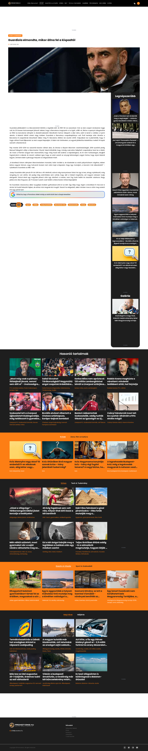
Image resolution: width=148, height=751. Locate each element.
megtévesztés (81, 651)
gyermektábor (19, 600)
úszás (97, 683)
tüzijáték (21, 683)
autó (85, 388)
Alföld (62, 649)
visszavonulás (73, 205)
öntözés (68, 649)
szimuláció (94, 552)
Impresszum (69, 732)
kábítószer (46, 685)
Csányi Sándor (112, 422)
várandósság (14, 554)
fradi (25, 388)
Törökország (46, 390)
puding (33, 649)
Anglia (54, 390)
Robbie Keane (112, 388)
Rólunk (67, 730)
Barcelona (92, 205)
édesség (120, 602)
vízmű (87, 600)
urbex (12, 600)
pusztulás (93, 600)
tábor (27, 600)
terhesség (23, 554)
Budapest (124, 471)
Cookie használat (70, 736)
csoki (28, 649)
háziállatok (86, 552)
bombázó (52, 425)
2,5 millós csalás (95, 649)
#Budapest (14, 683)
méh (23, 552)
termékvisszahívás (19, 649)
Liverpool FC (14, 422)
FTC (11, 388)
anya (30, 552)
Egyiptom (79, 517)
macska (78, 552)
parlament (18, 685)
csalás (86, 649)
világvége (13, 517)
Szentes (82, 600)
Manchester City (60, 205)
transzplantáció (15, 552)
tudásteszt (133, 471)
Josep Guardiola (46, 205)
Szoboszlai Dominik (25, 422)
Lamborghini (92, 388)
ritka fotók (98, 517)
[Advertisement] (74, 18)
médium (59, 552)
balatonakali (34, 600)
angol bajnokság (55, 422)
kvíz (11, 471)
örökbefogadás (65, 517)
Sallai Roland (46, 388)
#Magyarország (48, 649)
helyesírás (16, 471)
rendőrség (46, 683)
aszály (53, 600)
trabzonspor (32, 388)
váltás (123, 388)
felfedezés (85, 554)
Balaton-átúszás (88, 683)
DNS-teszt (46, 517)
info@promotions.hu (17, 731)
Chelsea (45, 422)
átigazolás (56, 388)
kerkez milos (79, 388)
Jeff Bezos (101, 422)
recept (109, 602)
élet (49, 552)
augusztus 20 (30, 683)
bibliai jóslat (21, 517)
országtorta (111, 600)
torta (114, 602)
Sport (28, 205)
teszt (22, 471)
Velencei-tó (46, 600)
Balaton (78, 683)
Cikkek (35, 205)
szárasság (60, 600)
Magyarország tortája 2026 (126, 600)
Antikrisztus (31, 517)
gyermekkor (54, 517)
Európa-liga (14, 390)
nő (26, 552)
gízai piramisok (88, 517)
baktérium (13, 651)
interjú (83, 205)
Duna (44, 651)
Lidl (11, 649)
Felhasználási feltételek (71, 728)
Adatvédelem (69, 734)
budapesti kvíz (115, 471)
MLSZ (120, 422)
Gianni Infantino (128, 422)
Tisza (49, 651)
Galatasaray (65, 388)
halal (54, 552)
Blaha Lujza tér (56, 683)
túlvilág (45, 552)
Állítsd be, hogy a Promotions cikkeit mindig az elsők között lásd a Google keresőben (43, 194)
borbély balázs (18, 388)
